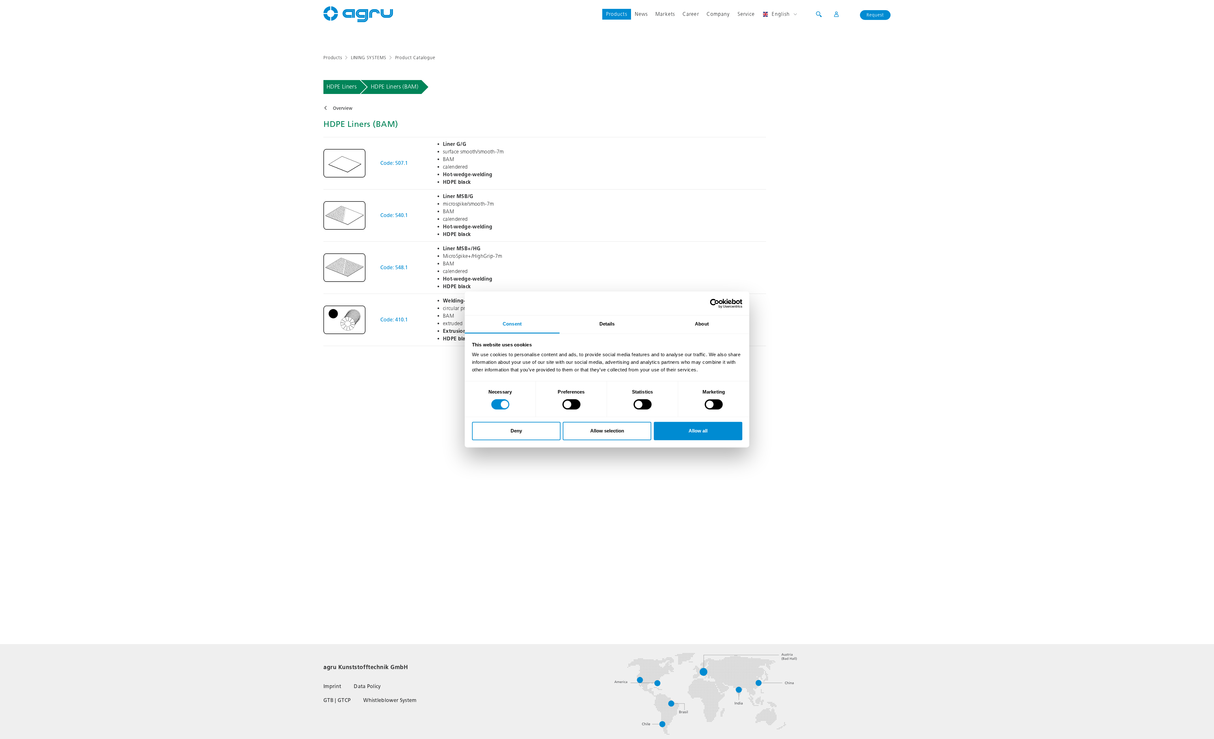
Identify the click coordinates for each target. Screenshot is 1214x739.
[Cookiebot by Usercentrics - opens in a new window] (714, 303)
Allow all (698, 430)
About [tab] (702, 323)
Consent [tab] (512, 323)
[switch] (571, 405)
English (781, 14)
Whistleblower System (389, 700)
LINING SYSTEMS (368, 57)
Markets (665, 14)
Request (875, 15)
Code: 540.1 (394, 215)
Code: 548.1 (394, 267)
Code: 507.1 (394, 163)
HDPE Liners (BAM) (394, 86)
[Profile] (832, 14)
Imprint (332, 686)
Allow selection (607, 430)
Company (718, 14)
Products (616, 14)
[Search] (819, 14)
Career (691, 14)
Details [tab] (607, 323)
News (641, 14)
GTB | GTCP (337, 700)
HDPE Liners (342, 86)
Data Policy (367, 686)
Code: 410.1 (394, 320)
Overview (343, 108)
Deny (516, 430)
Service (746, 14)
